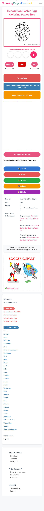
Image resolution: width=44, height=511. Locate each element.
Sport (5, 413)
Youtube (13, 459)
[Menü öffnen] (40, 3)
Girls (5, 359)
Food (5, 382)
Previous (9, 64)
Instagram (14, 461)
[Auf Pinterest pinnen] (18, 54)
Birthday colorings (10, 315)
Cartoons (13, 478)
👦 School (22, 180)
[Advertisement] (22, 126)
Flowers (6, 378)
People (6, 397)
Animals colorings (10, 318)
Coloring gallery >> (10, 302)
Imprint (6, 439)
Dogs (5, 363)
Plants (6, 404)
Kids (5, 391)
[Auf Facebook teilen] (10, 54)
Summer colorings (10, 321)
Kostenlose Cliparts (17, 472)
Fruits (6, 385)
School (6, 407)
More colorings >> (10, 429)
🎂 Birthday (22, 192)
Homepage (7, 299)
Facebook (14, 456)
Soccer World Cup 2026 (12, 312)
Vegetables (8, 423)
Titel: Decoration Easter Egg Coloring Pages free (22, 49)
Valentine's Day (9, 420)
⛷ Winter (22, 174)
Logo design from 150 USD (22, 95)
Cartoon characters (11, 350)
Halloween (7, 388)
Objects (6, 394)
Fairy (5, 369)
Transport (7, 417)
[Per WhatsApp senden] (26, 54)
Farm (5, 372)
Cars (5, 347)
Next (34, 64)
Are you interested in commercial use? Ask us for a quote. (22, 86)
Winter (6, 426)
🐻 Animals (22, 186)
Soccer (6, 410)
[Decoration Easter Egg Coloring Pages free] (22, 45)
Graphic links (8, 436)
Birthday (7, 340)
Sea (5, 401)
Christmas (7, 353)
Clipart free (14, 475)
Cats (5, 356)
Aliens (6, 331)
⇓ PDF (21, 64)
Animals (6, 334)
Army (5, 337)
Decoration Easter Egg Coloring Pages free (29, 218)
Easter (6, 366)
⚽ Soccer (22, 169)
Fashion (7, 375)
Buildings (7, 344)
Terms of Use (22, 78)
